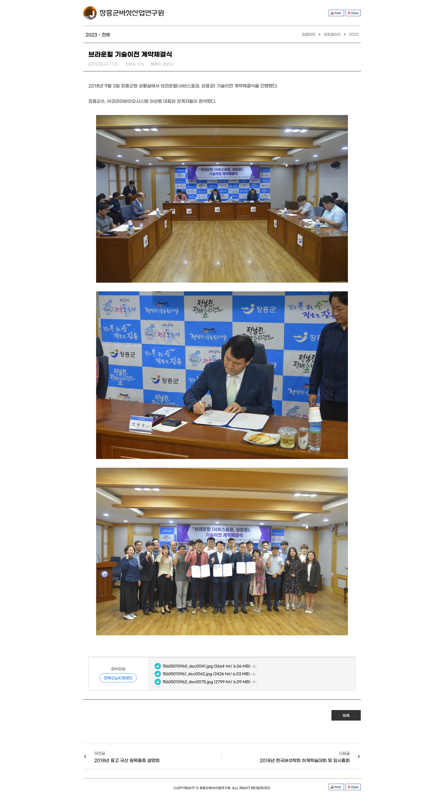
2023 (353, 34)
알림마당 (308, 34)
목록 (346, 715)
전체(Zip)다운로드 (118, 677)
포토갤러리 (332, 34)
